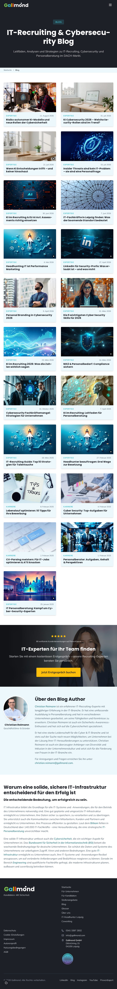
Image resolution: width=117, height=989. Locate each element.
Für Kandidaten (69, 895)
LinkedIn (64, 980)
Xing (72, 980)
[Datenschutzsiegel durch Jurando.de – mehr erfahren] (68, 959)
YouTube (93, 980)
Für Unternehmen (70, 891)
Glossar (65, 908)
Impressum (9, 939)
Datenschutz (10, 930)
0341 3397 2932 (74, 930)
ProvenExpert (106, 980)
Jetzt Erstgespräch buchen (58, 672)
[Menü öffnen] (110, 5)
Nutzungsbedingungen (15, 947)
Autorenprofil (10, 943)
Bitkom (94, 823)
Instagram (82, 980)
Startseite (8, 70)
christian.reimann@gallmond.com (54, 762)
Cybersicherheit (63, 838)
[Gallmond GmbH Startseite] (16, 4)
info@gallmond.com (75, 935)
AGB (6, 952)
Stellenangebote (70, 900)
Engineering (19, 862)
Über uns (66, 912)
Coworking (67, 921)
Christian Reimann (45, 706)
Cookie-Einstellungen (14, 934)
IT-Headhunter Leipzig (72, 917)
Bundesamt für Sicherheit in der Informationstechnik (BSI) (61, 842)
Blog (64, 904)
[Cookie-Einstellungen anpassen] (6, 983)
